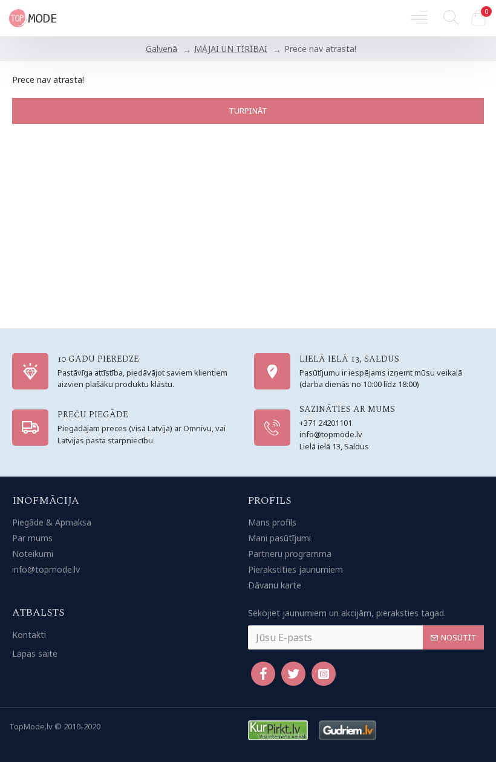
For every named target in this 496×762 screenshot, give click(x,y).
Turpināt (248, 110)
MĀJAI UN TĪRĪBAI (230, 48)
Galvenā (161, 48)
